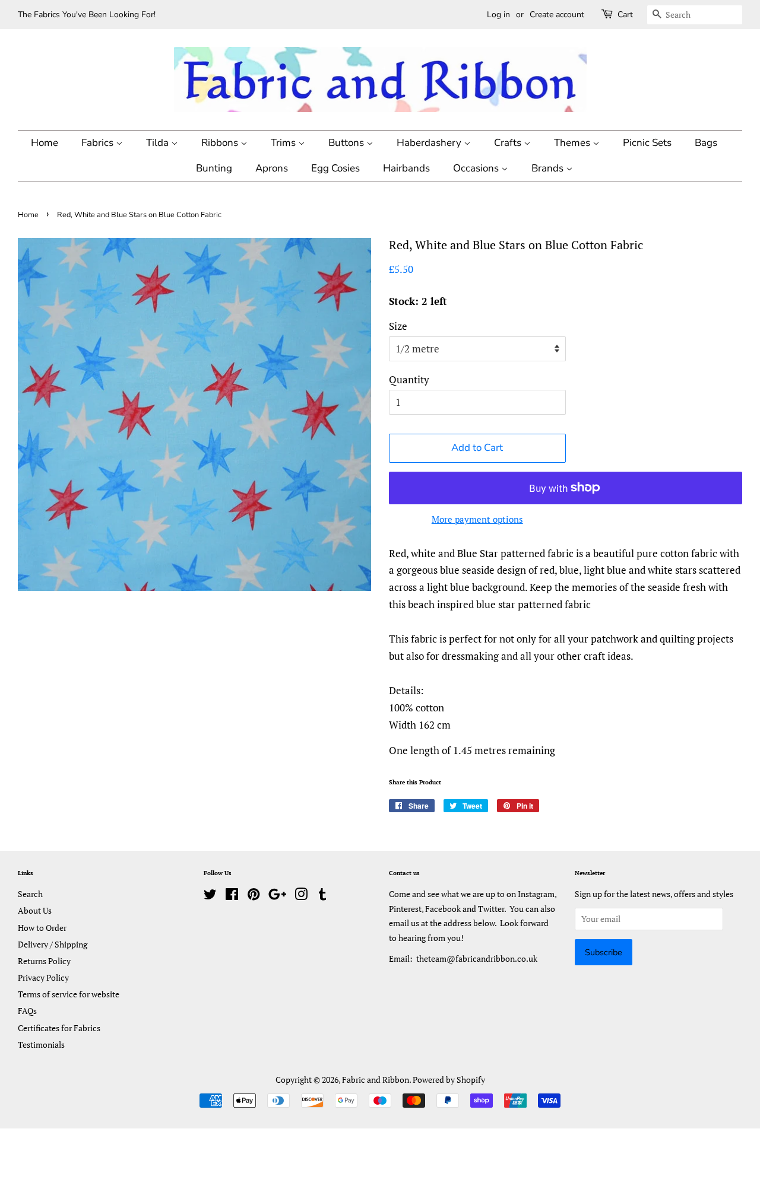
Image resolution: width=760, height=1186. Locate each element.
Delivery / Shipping (52, 944)
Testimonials (41, 1044)
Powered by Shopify (449, 1079)
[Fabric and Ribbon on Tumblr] (322, 896)
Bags (706, 143)
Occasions (477, 168)
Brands (548, 168)
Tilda (158, 143)
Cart (625, 14)
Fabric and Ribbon (375, 1079)
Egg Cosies (335, 168)
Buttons (347, 143)
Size (398, 326)
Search (30, 893)
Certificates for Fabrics (59, 1028)
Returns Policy (44, 960)
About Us (35, 910)
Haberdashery (430, 143)
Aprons (271, 168)
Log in (498, 14)
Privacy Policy (43, 977)
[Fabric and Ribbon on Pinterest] (253, 896)
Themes (573, 143)
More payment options (477, 519)
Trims (284, 143)
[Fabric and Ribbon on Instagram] (301, 896)
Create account (557, 14)
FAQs (27, 1010)
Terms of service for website (68, 994)
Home (44, 143)
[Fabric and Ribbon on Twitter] (210, 896)
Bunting (214, 168)
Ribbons (220, 143)
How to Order (42, 927)
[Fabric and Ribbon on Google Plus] (277, 896)
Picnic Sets (647, 143)
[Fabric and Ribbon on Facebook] (232, 896)
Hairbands (406, 168)
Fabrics (98, 143)
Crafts (509, 143)
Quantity (409, 379)
